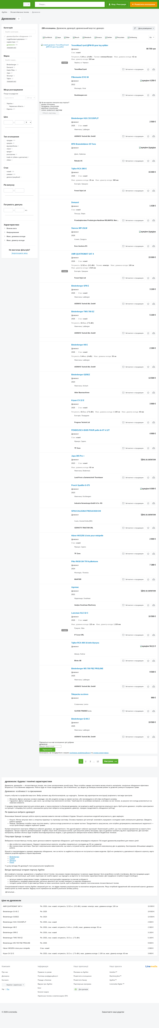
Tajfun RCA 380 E (79, 169)
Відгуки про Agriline (45, 984)
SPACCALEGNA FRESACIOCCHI (86, 511)
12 (98, 761)
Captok (12, 859)
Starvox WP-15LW (79, 228)
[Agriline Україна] (11, 4)
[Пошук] (37, 4)
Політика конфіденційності (48, 976)
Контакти (5, 980)
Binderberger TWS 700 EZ (82, 312)
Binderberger (14, 857)
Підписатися (47, 750)
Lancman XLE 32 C (79, 613)
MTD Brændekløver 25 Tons (83, 144)
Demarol (75, 202)
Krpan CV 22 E (77, 400)
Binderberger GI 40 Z (80, 719)
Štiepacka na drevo (79, 694)
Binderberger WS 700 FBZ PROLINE (87, 669)
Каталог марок (43, 992)
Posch (12, 862)
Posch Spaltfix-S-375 (80, 485)
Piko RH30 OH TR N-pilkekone (84, 561)
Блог (39, 988)
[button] (148, 69)
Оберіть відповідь (49, 113)
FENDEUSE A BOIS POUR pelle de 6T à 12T (90, 430)
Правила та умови (45, 972)
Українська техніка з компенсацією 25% (53, 996)
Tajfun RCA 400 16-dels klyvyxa (85, 643)
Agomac (75, 587)
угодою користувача (100, 753)
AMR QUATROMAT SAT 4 (82, 254)
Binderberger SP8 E (80, 286)
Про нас (5, 972)
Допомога (5, 976)
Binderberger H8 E (79, 345)
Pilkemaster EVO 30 (80, 77)
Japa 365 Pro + (77, 456)
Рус (8, 989)
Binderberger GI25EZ (80, 375)
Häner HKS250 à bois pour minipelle (87, 536)
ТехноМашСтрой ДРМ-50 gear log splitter (89, 45)
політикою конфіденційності (80, 753)
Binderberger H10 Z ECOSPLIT (85, 118)
